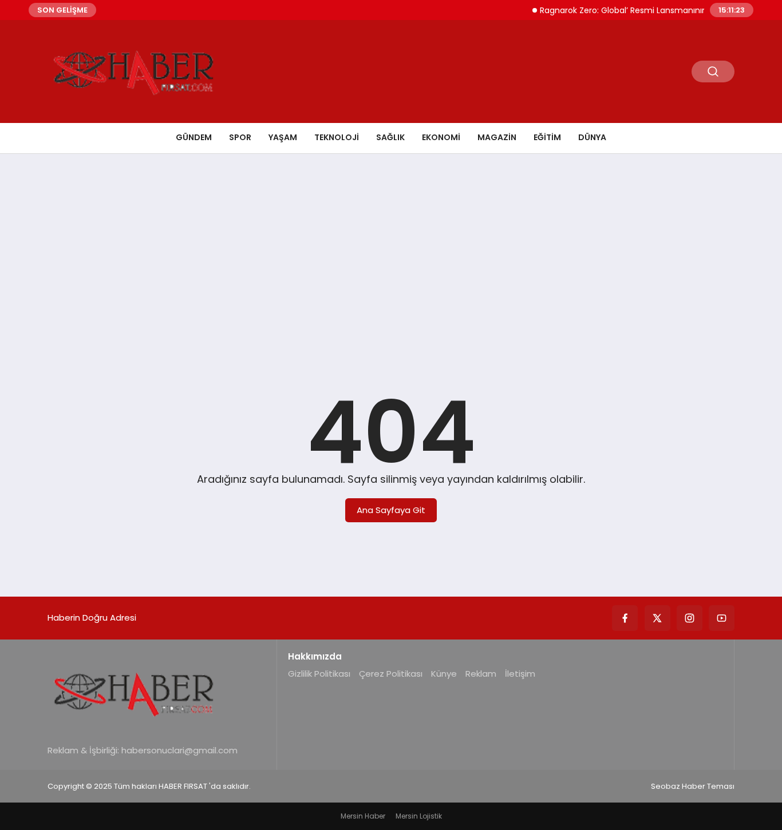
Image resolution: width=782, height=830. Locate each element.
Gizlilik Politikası (319, 674)
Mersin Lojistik (419, 816)
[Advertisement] (391, 251)
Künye (444, 674)
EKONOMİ (441, 137)
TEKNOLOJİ (336, 137)
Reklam (480, 674)
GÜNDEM (194, 137)
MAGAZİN (496, 137)
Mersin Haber (363, 816)
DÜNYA (592, 137)
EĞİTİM (547, 137)
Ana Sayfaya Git (391, 510)
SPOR (240, 137)
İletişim (520, 674)
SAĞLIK (390, 137)
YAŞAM (282, 137)
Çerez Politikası (390, 674)
